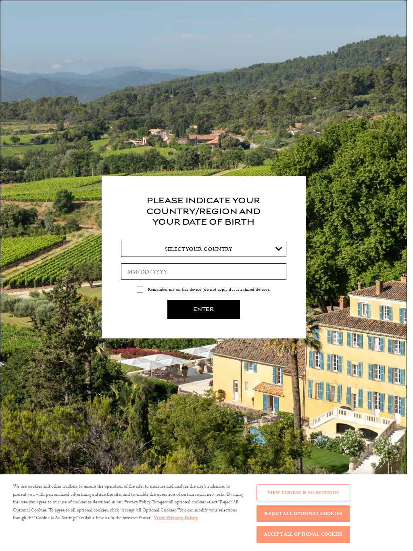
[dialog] (203, 275)
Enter (203, 309)
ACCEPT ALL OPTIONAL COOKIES (303, 534)
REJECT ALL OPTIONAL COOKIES (303, 513)
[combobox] (203, 249)
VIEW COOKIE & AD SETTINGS (303, 492)
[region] (203, 512)
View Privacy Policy (176, 517)
